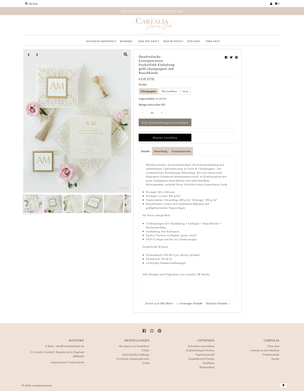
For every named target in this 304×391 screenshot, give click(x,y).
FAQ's (145, 350)
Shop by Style (172, 41)
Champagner (148, 91)
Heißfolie (208, 363)
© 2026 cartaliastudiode (37, 385)
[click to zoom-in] (125, 55)
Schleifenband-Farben (200, 350)
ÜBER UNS (212, 41)
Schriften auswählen (201, 346)
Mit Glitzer (166, 303)
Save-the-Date (147, 41)
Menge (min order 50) (152, 104)
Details (145, 151)
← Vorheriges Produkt (189, 303)
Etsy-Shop (193, 41)
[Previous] (29, 55)
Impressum (58, 362)
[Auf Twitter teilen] (231, 57)
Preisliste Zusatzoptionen (133, 358)
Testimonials (270, 354)
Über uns (273, 346)
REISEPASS (126, 41)
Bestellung (160, 151)
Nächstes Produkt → (218, 303)
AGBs (145, 363)
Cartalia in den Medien (264, 350)
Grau (185, 91)
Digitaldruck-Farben (201, 358)
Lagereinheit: (147, 98)
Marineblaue (169, 91)
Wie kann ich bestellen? (134, 346)
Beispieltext (206, 367)
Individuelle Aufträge (135, 354)
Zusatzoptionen (181, 151)
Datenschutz (76, 362)
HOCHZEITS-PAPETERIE (100, 41)
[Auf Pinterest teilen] (236, 57)
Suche (275, 358)
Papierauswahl (204, 354)
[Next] (37, 55)
